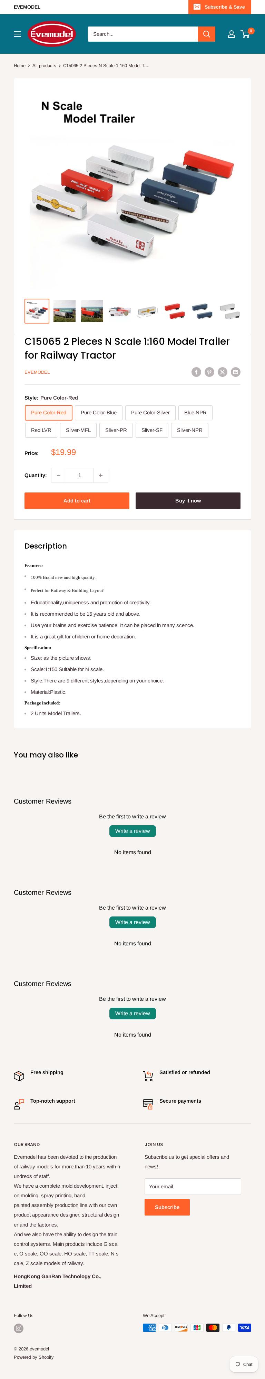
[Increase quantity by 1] (101, 475)
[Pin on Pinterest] (209, 372)
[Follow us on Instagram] (18, 1328)
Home (20, 65)
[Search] (206, 34)
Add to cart (76, 500)
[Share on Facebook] (196, 372)
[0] (245, 34)
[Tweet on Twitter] (222, 372)
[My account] (231, 34)
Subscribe (167, 1207)
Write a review (132, 831)
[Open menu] (17, 34)
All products (44, 65)
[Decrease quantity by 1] (58, 475)
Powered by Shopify (34, 1357)
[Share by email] (236, 372)
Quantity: (35, 475)
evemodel (37, 372)
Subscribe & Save (225, 7)
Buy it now (188, 500)
